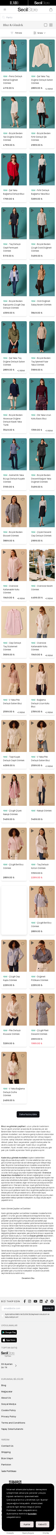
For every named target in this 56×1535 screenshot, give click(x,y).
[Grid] (51, 25)
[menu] (5, 9)
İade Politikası (8, 1471)
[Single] (46, 25)
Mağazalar (6, 1391)
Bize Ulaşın (7, 1458)
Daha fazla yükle (28, 1114)
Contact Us (7, 1445)
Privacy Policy (8, 1416)
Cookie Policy (8, 1410)
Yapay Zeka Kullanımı (12, 1428)
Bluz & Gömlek (13, 25)
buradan (32, 1513)
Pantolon (6, 1464)
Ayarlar (26, 1524)
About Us (6, 1397)
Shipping (6, 1452)
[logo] (28, 9)
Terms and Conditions (13, 1422)
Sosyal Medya (8, 1403)
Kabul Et (42, 1524)
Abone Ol (48, 1308)
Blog (3, 1385)
